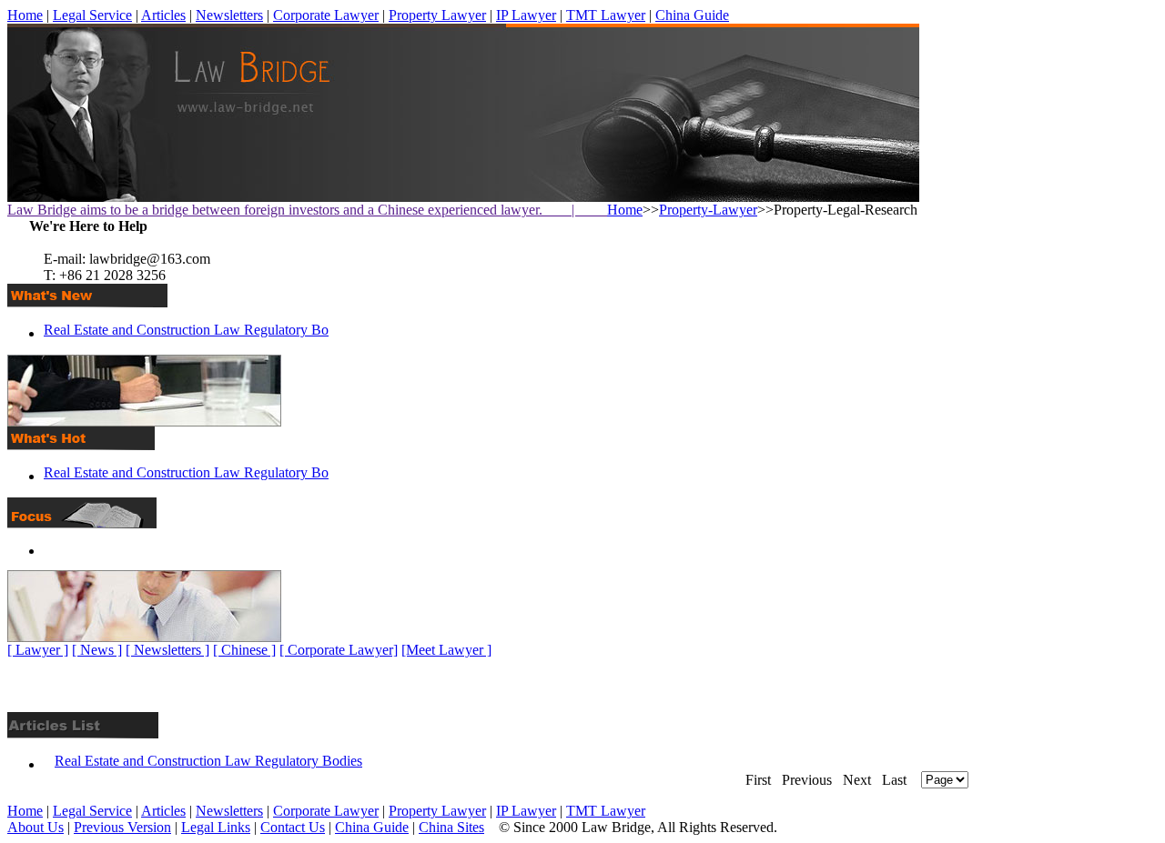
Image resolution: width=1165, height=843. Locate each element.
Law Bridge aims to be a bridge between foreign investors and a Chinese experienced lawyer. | (307, 209)
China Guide (692, 15)
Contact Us (292, 827)
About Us (35, 827)
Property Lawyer (437, 15)
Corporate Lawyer (326, 15)
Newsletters (229, 15)
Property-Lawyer (708, 209)
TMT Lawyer (605, 15)
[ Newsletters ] (167, 649)
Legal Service (92, 15)
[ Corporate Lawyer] (338, 649)
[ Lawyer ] (37, 649)
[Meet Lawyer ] (446, 649)
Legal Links (215, 827)
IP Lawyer (526, 15)
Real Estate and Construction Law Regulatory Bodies (208, 760)
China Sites (451, 827)
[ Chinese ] (244, 649)
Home (25, 15)
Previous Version (122, 827)
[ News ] (97, 649)
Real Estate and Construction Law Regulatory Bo (186, 329)
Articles (163, 15)
